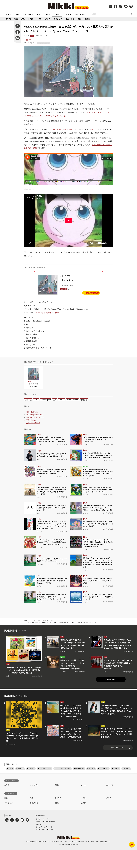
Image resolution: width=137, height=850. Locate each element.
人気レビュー (79, 14)
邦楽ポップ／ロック (41, 35)
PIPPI (36, 400)
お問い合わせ (40, 824)
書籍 (79, 19)
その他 (87, 19)
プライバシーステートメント (45, 827)
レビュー (47, 14)
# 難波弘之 (30, 769)
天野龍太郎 (27, 40)
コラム (17, 14)
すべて (8, 19)
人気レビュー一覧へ (118, 748)
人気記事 (67, 14)
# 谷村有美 (126, 769)
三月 (92, 129)
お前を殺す (32, 189)
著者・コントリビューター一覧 (45, 821)
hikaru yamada (72, 400)
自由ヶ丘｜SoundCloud (34, 414)
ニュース (57, 14)
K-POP (30, 19)
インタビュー (28, 14)
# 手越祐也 (115, 769)
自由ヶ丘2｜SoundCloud (35, 417)
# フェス (10, 769)
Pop (68, 289)
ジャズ (47, 19)
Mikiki (25, 620)
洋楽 (23, 19)
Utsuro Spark (46, 400)
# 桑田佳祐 (20, 769)
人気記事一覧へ (110, 679)
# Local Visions (44, 43)
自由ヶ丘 (26, 189)
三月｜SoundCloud (33, 423)
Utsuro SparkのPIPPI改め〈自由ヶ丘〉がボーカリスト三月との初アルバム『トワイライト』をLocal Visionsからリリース (61, 622)
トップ (8, 14)
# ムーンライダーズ (44, 769)
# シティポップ (103, 769)
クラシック (58, 19)
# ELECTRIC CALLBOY (63, 769)
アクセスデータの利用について (45, 829)
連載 (38, 14)
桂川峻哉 (83, 400)
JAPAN (63, 289)
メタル (39, 19)
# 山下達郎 (91, 769)
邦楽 (16, 19)
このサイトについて (42, 819)
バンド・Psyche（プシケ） (64, 129)
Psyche (61, 400)
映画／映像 (70, 19)
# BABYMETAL (79, 769)
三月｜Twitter (31, 420)
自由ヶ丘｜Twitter (32, 412)
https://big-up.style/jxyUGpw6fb (47, 312)
